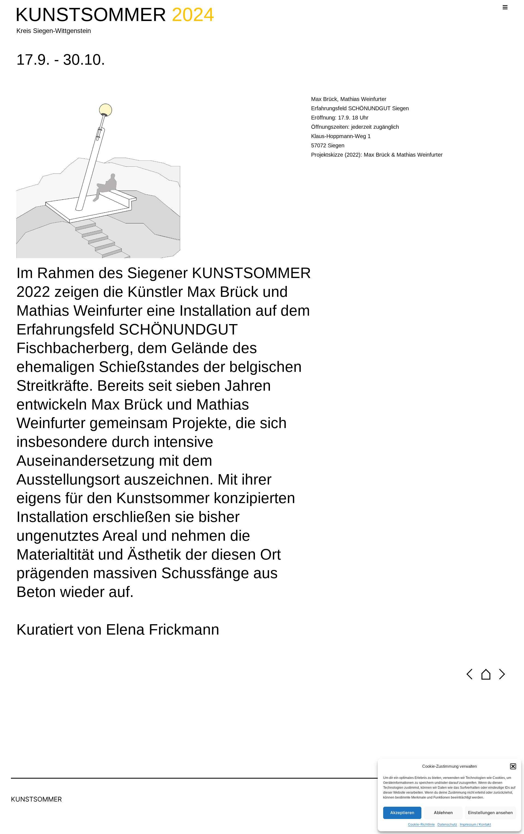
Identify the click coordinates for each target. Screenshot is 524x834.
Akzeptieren (402, 812)
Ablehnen (443, 812)
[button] (513, 766)
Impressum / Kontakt (475, 824)
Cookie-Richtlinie (421, 824)
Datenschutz (447, 824)
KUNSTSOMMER (36, 799)
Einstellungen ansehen (490, 812)
